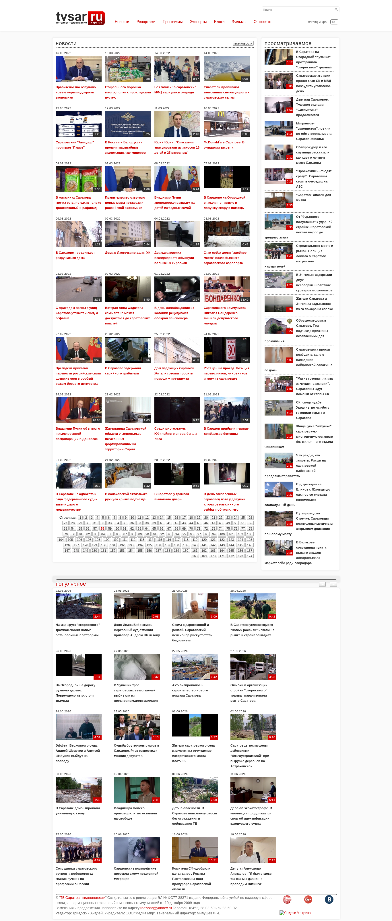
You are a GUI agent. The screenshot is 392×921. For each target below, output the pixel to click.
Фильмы (239, 22)
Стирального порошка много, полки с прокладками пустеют (128, 92)
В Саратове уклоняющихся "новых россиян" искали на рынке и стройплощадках (252, 630)
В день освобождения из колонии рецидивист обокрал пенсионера (174, 313)
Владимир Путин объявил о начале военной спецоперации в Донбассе (78, 434)
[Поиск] (336, 10)
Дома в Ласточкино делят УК (127, 252)
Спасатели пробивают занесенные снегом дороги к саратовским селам (226, 92)
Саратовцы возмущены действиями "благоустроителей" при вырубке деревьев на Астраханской (249, 756)
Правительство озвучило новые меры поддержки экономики (76, 92)
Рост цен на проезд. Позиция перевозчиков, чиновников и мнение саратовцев (226, 373)
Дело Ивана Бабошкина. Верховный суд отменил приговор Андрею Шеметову (137, 630)
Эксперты (198, 22)
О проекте (262, 22)
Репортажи (146, 22)
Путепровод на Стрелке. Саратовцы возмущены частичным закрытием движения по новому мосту (299, 524)
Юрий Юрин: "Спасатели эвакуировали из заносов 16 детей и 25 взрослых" (176, 147)
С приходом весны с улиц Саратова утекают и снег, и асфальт (77, 313)
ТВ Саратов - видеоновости (82, 898)
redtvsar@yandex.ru (156, 908)
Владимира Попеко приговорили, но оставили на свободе (135, 813)
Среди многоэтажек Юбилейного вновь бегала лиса (175, 434)
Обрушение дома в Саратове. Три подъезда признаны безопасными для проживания (296, 331)
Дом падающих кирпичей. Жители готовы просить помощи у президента (174, 373)
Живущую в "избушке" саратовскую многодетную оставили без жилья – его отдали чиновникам (299, 436)
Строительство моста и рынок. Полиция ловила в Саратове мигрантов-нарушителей (299, 256)
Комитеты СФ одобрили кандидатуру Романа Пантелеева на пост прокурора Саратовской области (191, 879)
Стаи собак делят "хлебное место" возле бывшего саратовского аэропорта (225, 258)
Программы (173, 22)
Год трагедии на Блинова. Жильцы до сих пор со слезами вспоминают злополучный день (297, 494)
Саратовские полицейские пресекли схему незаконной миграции (136, 873)
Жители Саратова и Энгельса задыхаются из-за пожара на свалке (314, 304)
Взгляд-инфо (317, 22)
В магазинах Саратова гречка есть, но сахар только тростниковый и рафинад (78, 202)
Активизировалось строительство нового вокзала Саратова (190, 690)
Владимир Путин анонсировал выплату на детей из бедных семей (174, 202)
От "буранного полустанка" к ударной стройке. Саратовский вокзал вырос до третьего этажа (299, 227)
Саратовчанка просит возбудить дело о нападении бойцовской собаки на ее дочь (298, 360)
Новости (122, 22)
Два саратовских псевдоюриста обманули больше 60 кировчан (174, 258)
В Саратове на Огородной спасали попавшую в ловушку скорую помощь (224, 202)
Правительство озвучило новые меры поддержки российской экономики (125, 202)
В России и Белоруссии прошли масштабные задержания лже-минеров (125, 147)
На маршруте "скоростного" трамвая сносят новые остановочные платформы (78, 630)
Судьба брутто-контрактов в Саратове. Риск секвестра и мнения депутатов (136, 750)
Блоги (219, 22)
